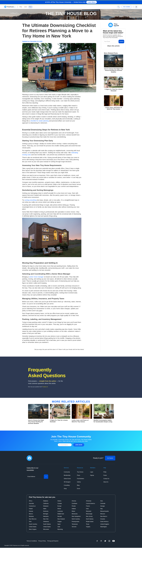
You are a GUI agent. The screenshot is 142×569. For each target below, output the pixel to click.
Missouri (102, 513)
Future (105, 475)
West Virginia (32, 529)
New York (45, 519)
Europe (59, 506)
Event (78, 488)
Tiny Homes (80, 472)
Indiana (74, 508)
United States (32, 526)
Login (91, 472)
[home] (9, 7)
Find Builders (80, 478)
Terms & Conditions (32, 541)
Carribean (74, 503)
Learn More (92, 2)
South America (104, 521)
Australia (31, 503)
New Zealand (61, 519)
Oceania (102, 519)
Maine (73, 511)
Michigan (45, 513)
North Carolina (76, 519)
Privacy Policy (42, 541)
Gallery (79, 482)
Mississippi (89, 513)
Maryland (88, 511)
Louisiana (60, 511)
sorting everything (30, 200)
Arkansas (88, 501)
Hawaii (31, 508)
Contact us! (45, 386)
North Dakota (89, 519)
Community (67, 472)
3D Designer (67, 482)
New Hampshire (76, 516)
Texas (87, 524)
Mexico (31, 513)
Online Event (67, 478)
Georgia (102, 506)
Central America (90, 503)
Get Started (110, 458)
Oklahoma (46, 521)
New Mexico (103, 516)
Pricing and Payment (52, 541)
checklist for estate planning (39, 121)
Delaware (45, 506)
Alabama (45, 501)
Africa (30, 501)
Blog (78, 485)
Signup (92, 475)
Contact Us (106, 478)
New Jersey (89, 516)
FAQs (104, 472)
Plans (78, 475)
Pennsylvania (75, 521)
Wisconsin (46, 529)
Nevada (59, 516)
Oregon (59, 521)
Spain (59, 524)
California (45, 503)
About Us (105, 482)
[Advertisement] (71, 558)
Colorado (102, 503)
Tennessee (75, 524)
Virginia (88, 526)
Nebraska (46, 516)
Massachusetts (104, 511)
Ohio (30, 521)
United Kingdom (104, 524)
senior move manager (36, 277)
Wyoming (60, 529)
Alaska (59, 501)
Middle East (60, 513)
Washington (103, 526)
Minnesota (74, 513)
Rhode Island (89, 521)
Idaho (44, 508)
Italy (101, 508)
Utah (58, 526)
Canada (59, 503)
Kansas (31, 511)
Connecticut (32, 506)
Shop (65, 488)
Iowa (87, 508)
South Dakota (47, 524)
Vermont (74, 526)
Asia (101, 501)
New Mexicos (32, 519)
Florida (74, 506)
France (88, 506)
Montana (31, 516)
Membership (67, 475)
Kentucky (45, 511)
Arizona (74, 501)
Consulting (67, 485)
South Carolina (33, 524)
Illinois (59, 508)
